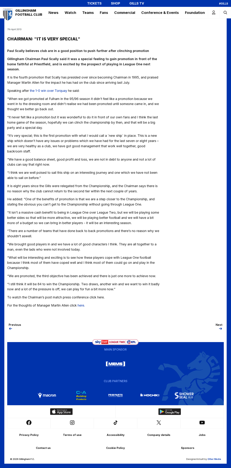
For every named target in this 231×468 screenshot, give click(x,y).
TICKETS (94, 3)
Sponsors (187, 448)
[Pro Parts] (115, 395)
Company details (158, 435)
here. (81, 305)
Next (219, 325)
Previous (15, 325)
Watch (70, 12)
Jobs (202, 435)
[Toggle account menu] (213, 12)
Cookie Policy (115, 448)
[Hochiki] (150, 395)
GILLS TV (136, 3)
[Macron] (47, 395)
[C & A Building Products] (81, 395)
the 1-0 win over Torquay (48, 91)
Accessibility (116, 435)
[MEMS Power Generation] (115, 363)
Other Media (214, 459)
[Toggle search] (225, 12)
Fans (104, 12)
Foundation (195, 12)
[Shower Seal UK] (184, 395)
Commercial (124, 12)
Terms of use (72, 435)
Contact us (43, 448)
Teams (88, 12)
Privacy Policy (29, 435)
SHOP (115, 3)
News (53, 12)
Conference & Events (160, 12)
